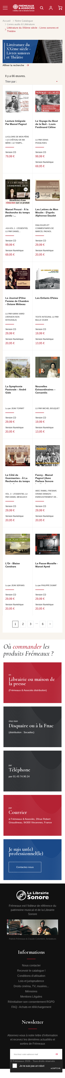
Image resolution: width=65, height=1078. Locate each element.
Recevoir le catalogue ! (31, 970)
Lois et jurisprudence (31, 981)
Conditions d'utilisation (31, 975)
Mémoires (31, 991)
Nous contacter (31, 965)
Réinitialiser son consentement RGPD (31, 1001)
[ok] (56, 1054)
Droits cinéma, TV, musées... (31, 986)
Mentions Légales (31, 996)
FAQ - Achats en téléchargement (31, 1006)
